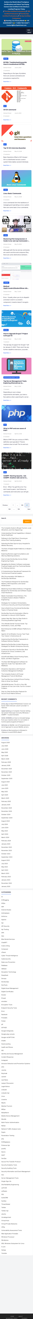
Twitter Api (4, 1211)
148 (9, 509)
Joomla (3, 1070)
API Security (5, 926)
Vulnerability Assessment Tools (11, 1230)
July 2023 (4, 863)
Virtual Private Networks (9, 1224)
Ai (2, 897)
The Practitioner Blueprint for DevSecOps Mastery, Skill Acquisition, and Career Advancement (14, 583)
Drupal (6, 330)
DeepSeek (4, 975)
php (5, 424)
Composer (4, 949)
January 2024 (5, 844)
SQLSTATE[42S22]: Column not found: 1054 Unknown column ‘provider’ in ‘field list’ (16, 705)
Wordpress (4, 1240)
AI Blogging (5, 900)
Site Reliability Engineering (10, 1184)
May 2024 (4, 831)
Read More (7, 81)
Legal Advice (5, 1086)
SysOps (3, 1201)
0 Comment (6, 116)
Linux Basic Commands (12, 193)
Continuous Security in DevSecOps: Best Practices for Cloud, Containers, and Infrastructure (14, 651)
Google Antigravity (7, 1031)
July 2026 (4, 746)
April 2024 (4, 834)
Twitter (3, 1207)
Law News (4, 1080)
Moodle (3, 1119)
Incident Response (7, 1057)
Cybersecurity (6, 959)
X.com (3, 1247)
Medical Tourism (6, 1106)
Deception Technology (8, 972)
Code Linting (5, 946)
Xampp (3, 1250)
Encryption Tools (6, 1005)
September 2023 (6, 857)
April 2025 (4, 795)
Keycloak (4, 1073)
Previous (5, 505)
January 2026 (5, 765)
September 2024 (6, 818)
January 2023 (5, 880)
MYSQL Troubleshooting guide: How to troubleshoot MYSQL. (15, 63)
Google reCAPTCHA (7, 1037)
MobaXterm (5, 1112)
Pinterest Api (5, 1145)
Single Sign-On (6, 1181)
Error (3, 1011)
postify (3, 1148)
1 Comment (6, 342)
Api (2, 923)
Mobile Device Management (10, 1116)
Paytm (3, 1132)
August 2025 (5, 782)
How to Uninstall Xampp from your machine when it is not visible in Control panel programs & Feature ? (15, 720)
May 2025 (4, 791)
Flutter (3, 1021)
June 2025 (4, 788)
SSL (2, 1194)
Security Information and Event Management (15, 1171)
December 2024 (6, 808)
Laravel (6, 282)
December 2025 (6, 769)
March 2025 (5, 798)
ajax (2, 906)
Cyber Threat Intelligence (9, 955)
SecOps (3, 1158)
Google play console (8, 1034)
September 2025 (6, 778)
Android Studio (6, 910)
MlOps (3, 1109)
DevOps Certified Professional (15, 11)
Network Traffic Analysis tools (11, 1129)
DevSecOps (5, 982)
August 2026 (5, 742)
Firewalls (4, 1018)
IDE (2, 1050)
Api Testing (5, 929)
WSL (12, 1243)
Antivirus (4, 916)
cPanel (3, 952)
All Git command (9, 110)
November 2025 (6, 772)
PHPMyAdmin (5, 1142)
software (4, 1191)
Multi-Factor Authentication (10, 1122)
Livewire (4, 1099)
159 (19, 509)
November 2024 (6, 811)
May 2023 (4, 867)
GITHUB (4, 1027)
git (5, 106)
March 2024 (5, 837)
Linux (5, 189)
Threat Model (5, 1204)
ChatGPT (4, 942)
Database (4, 965)
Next (29, 509)
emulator (4, 1001)
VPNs (3, 1227)
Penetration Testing (7, 1135)
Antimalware (5, 913)
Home (12, 1316)
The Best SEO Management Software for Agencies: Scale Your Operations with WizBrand (14, 663)
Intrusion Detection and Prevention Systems (15, 1063)
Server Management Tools (11, 377)
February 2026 (6, 762)
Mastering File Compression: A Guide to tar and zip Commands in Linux (16, 241)
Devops (3, 978)
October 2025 (5, 775)
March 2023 (5, 873)
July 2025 (4, 785)
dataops (4, 969)
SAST (3, 1155)
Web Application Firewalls (9, 1233)
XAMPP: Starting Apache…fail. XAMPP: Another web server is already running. (14, 478)
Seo (2, 1175)
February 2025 (6, 801)
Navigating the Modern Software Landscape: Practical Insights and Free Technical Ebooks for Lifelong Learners (15, 566)
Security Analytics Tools (9, 1165)
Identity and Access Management (12, 1054)
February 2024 (6, 841)
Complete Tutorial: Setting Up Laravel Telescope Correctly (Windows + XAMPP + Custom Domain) (15, 713)
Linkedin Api (5, 1093)
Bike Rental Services (8, 939)
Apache (3, 919)
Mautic (3, 1103)
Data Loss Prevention (8, 962)
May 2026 (4, 752)
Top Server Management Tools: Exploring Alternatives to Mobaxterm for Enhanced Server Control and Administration (15, 384)
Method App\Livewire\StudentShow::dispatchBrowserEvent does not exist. (16, 288)
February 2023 (6, 876)
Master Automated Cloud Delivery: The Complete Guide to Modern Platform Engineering (14, 598)
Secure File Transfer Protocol (11, 1162)
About (21, 1316)
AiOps (3, 903)
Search (3, 518)
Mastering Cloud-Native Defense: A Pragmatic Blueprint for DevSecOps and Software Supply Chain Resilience (16, 590)
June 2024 (4, 827)
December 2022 (6, 883)
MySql (6, 58)
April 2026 (4, 755)
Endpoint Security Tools (9, 1008)
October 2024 (5, 814)
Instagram (4, 1060)
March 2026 (5, 759)
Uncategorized (6, 1217)
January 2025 (5, 805)
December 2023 (6, 847)
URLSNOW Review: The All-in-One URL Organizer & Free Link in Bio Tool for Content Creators (16, 686)
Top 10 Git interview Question (14, 148)
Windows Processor (7, 1237)
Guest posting (5, 1044)
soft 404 (4, 1188)
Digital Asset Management (9, 988)
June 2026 (4, 749)
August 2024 (5, 821)
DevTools (4, 985)
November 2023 (6, 850)
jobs (2, 1067)
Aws (2, 936)
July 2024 (4, 824)
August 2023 (5, 860)
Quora (3, 1152)
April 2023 (4, 870)
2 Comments (6, 70)
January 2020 (5, 886)
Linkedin (4, 1090)
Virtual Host (5, 1220)
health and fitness (7, 1047)
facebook (4, 1014)
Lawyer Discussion (7, 1083)
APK (2, 933)
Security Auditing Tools (8, 1168)
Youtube (4, 1253)
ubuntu (3, 1214)
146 (22, 505)
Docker (3, 995)
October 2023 (5, 854)
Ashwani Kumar (7, 67)
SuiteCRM (4, 1198)
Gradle (3, 1040)
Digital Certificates (7, 991)
